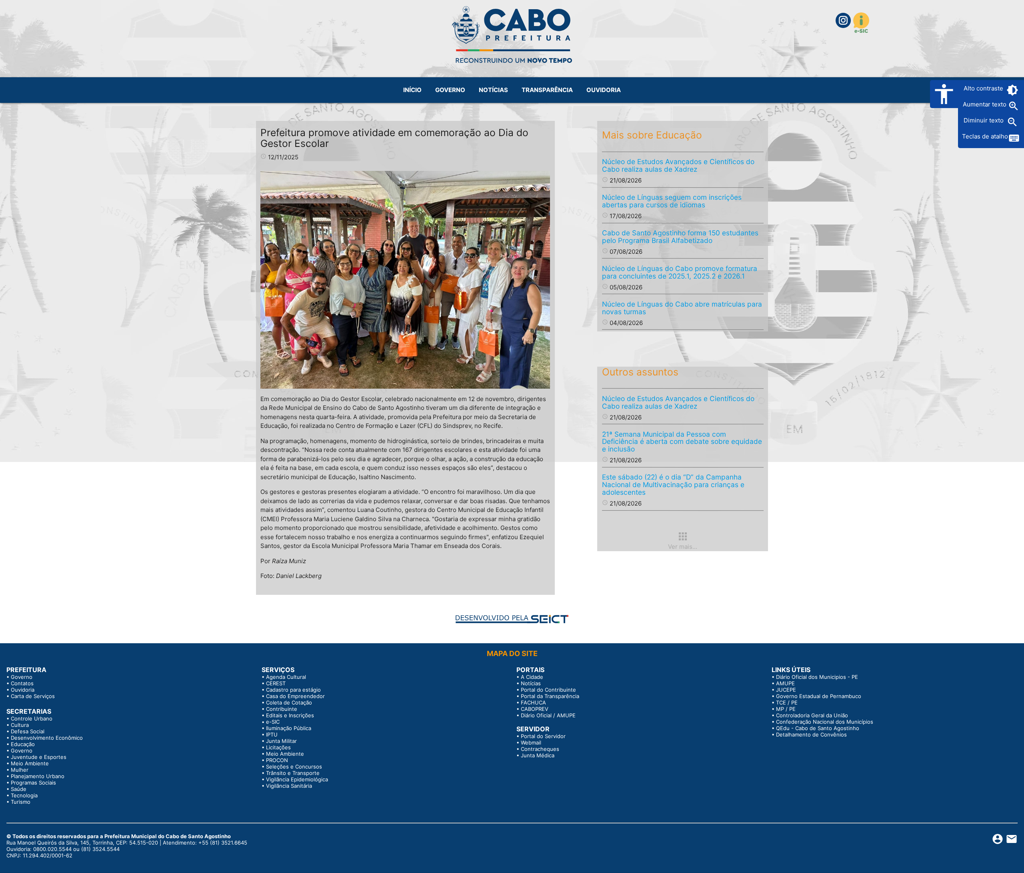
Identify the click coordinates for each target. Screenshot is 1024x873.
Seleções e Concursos (294, 766)
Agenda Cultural (286, 677)
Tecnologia (24, 795)
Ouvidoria (22, 689)
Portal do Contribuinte (548, 689)
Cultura (20, 725)
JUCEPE (786, 689)
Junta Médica (537, 755)
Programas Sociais (33, 782)
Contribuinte (281, 709)
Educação (23, 744)
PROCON (277, 760)
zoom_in (1014, 106)
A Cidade (532, 677)
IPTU (272, 734)
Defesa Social (27, 731)
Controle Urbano (31, 718)
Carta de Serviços (33, 696)
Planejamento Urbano (37, 776)
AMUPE (785, 683)
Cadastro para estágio (293, 689)
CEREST (276, 683)
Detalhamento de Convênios (811, 734)
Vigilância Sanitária (289, 786)
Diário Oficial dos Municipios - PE (817, 677)
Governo (21, 677)
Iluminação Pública (288, 728)
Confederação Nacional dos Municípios (824, 721)
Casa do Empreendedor (295, 696)
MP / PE (786, 709)
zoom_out (1012, 122)
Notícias (531, 683)
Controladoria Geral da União (812, 715)
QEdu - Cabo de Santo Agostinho (817, 728)
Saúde (18, 789)
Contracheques (540, 749)
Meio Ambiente (30, 763)
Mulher (19, 770)
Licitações (278, 747)
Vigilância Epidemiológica (297, 779)
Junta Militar (281, 741)
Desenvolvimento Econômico (47, 738)
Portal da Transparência (550, 696)
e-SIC (273, 721)
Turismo (20, 802)
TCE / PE (787, 702)
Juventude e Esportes (38, 757)
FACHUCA (533, 702)
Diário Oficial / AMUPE (548, 715)
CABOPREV (534, 709)
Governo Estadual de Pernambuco (818, 696)
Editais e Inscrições (290, 715)
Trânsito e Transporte (293, 773)
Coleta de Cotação (289, 702)
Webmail (531, 742)
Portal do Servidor (543, 736)
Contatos (22, 683)
